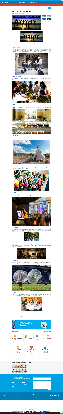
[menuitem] (36, 2)
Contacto (33, 2)
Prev (12, 338)
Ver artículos (16, 341)
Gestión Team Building (22, 13)
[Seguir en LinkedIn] (4, 395)
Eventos (20, 2)
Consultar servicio (23, 326)
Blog (31, 2)
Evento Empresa (15, 13)
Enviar (49, 389)
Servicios (23, 2)
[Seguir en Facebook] (7, 395)
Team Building (27, 13)
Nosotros (28, 2)
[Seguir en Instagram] (5, 395)
